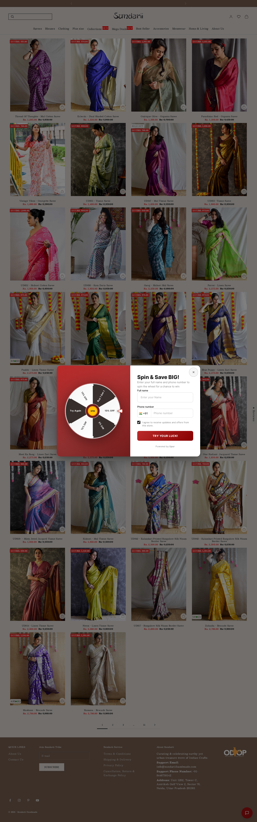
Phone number (145, 406)
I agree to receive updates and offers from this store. (165, 424)
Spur (172, 446)
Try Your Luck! (165, 436)
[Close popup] (193, 372)
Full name (142, 390)
